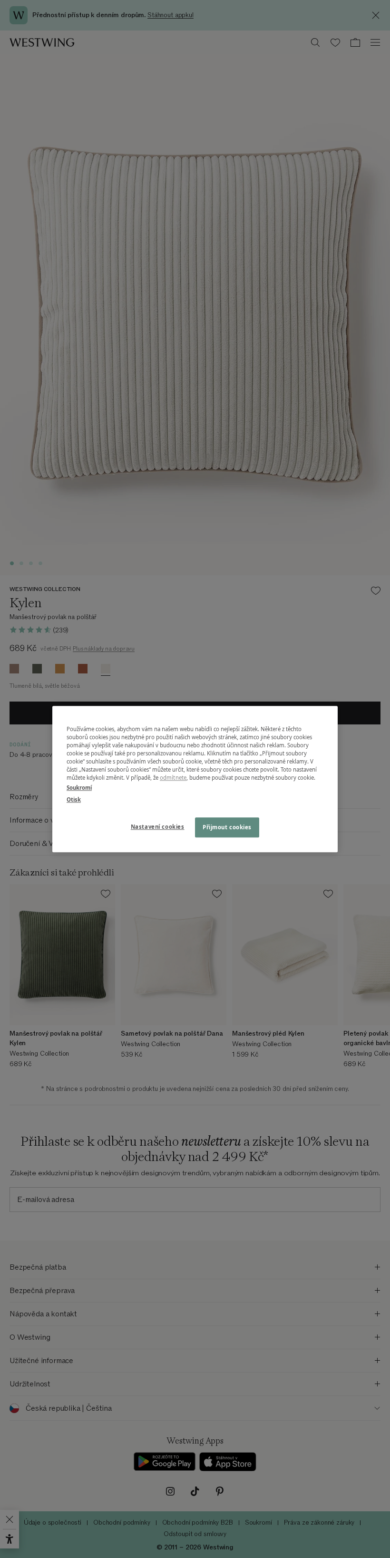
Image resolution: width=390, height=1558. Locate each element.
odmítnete (173, 777)
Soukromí (79, 787)
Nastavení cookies (158, 826)
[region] (195, 779)
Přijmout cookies (227, 827)
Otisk (74, 799)
